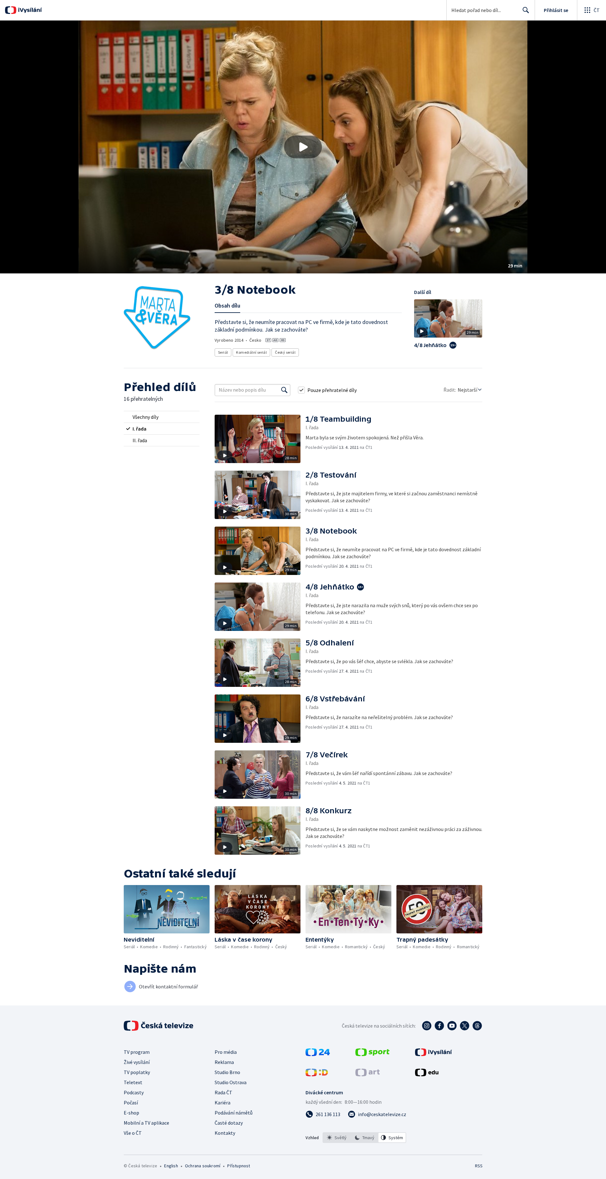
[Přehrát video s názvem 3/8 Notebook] (303, 147)
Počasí (131, 1102)
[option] (336, 1137)
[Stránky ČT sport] (372, 1054)
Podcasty (134, 1092)
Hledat (526, 10)
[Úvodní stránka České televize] (159, 1026)
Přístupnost (238, 1166)
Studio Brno (227, 1072)
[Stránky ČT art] (367, 1074)
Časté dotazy (229, 1123)
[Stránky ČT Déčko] (317, 1074)
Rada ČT (223, 1092)
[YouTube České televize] (452, 1026)
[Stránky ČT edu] (426, 1074)
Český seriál (285, 352)
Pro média (226, 1052)
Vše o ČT (133, 1133)
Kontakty (225, 1133)
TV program (137, 1052)
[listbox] (364, 1137)
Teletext (133, 1082)
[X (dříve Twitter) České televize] (465, 1026)
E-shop (131, 1112)
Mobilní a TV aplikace (146, 1123)
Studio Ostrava (231, 1082)
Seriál (223, 352)
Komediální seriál (251, 352)
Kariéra (222, 1102)
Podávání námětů (233, 1112)
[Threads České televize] (477, 1026)
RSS (479, 1166)
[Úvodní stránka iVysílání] (29, 10)
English (171, 1166)
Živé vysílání (137, 1062)
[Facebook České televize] (439, 1026)
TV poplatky (137, 1072)
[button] (303, 147)
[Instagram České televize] (427, 1026)
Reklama (224, 1062)
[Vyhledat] (284, 390)
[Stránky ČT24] (318, 1054)
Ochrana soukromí (202, 1166)
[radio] (161, 417)
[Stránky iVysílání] (433, 1054)
